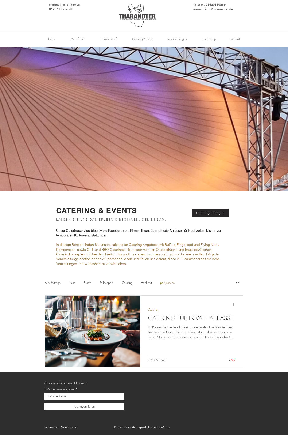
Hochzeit (146, 283)
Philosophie (106, 283)
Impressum (51, 427)
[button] (238, 283)
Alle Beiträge (53, 283)
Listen (72, 283)
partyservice (167, 283)
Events (87, 283)
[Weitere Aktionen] (234, 304)
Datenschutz (68, 427)
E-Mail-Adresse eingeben (59, 389)
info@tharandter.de (219, 9)
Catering (127, 283)
